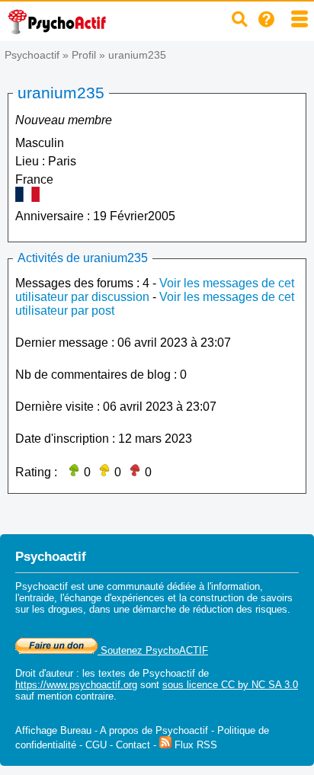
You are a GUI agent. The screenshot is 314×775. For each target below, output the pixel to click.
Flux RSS (194, 745)
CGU (96, 745)
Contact (133, 745)
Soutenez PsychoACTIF (153, 650)
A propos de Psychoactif (154, 730)
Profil (84, 55)
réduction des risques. (241, 609)
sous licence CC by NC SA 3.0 (230, 684)
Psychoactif (32, 55)
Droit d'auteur (44, 673)
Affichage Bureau (53, 730)
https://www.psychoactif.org (76, 684)
